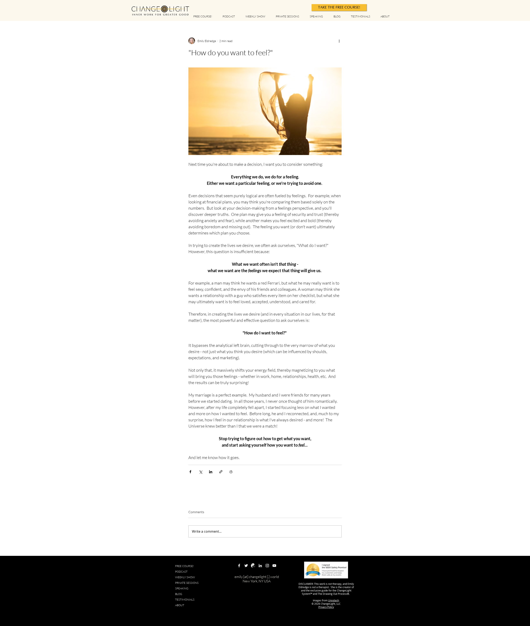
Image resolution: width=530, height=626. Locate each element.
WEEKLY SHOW (185, 577)
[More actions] (339, 40)
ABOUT (179, 605)
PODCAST (181, 571)
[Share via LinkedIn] (211, 472)
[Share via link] (221, 472)
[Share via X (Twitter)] (200, 472)
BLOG (178, 594)
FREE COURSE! (184, 566)
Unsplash (333, 600)
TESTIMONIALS (184, 599)
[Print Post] (231, 472)
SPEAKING (181, 588)
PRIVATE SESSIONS (187, 582)
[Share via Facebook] (190, 472)
